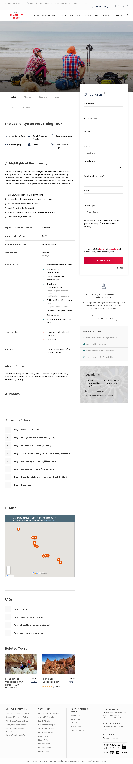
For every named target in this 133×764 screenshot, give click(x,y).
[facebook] (115, 6)
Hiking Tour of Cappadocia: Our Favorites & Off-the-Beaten (14, 683)
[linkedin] (119, 6)
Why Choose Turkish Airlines (17, 721)
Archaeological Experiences (49, 713)
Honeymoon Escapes (46, 725)
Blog (96, 15)
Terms (101, 249)
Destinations (49, 15)
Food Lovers (43, 736)
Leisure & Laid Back (45, 744)
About (105, 15)
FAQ (12, 107)
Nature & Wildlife (44, 747)
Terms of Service (77, 730)
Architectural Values (46, 728)
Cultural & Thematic (46, 717)
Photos (27, 97)
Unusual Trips (43, 751)
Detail (13, 97)
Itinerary (43, 97)
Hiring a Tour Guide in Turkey (17, 735)
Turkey (87, 15)
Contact (117, 15)
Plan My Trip (75, 719)
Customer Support (78, 715)
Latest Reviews (76, 723)
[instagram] (127, 6)
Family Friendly (44, 721)
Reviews (26, 107)
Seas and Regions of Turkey (17, 717)
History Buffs (43, 740)
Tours (62, 15)
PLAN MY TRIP (100, 6)
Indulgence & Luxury (46, 732)
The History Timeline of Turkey (17, 713)
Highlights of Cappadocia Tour (51, 680)
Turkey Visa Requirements (16, 725)
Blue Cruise (75, 15)
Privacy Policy (113, 249)
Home (36, 15)
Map (57, 97)
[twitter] (123, 6)
